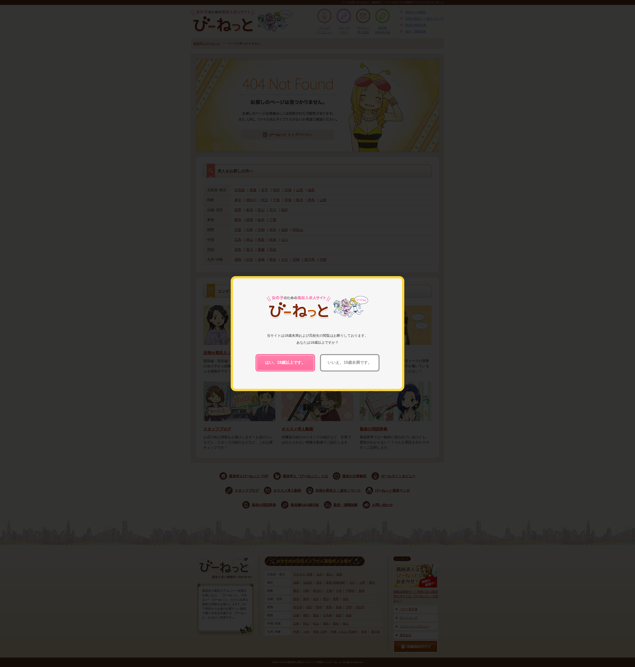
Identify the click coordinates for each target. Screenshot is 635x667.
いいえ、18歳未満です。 (350, 362)
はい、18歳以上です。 (285, 362)
